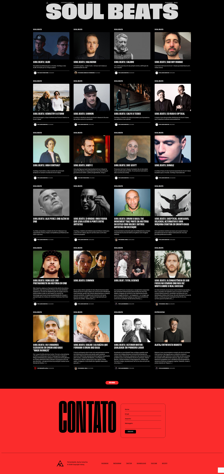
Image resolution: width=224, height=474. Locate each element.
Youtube (154, 463)
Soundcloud (141, 463)
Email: (127, 414)
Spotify (164, 463)
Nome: (127, 409)
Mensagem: (129, 423)
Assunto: (128, 419)
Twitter (129, 463)
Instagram (117, 463)
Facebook (104, 463)
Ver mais (112, 383)
